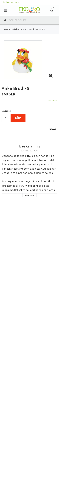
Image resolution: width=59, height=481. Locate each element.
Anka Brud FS (37, 29)
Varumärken (13, 29)
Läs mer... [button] (52, 100)
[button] (51, 76)
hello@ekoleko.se (11, 2)
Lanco (25, 29)
